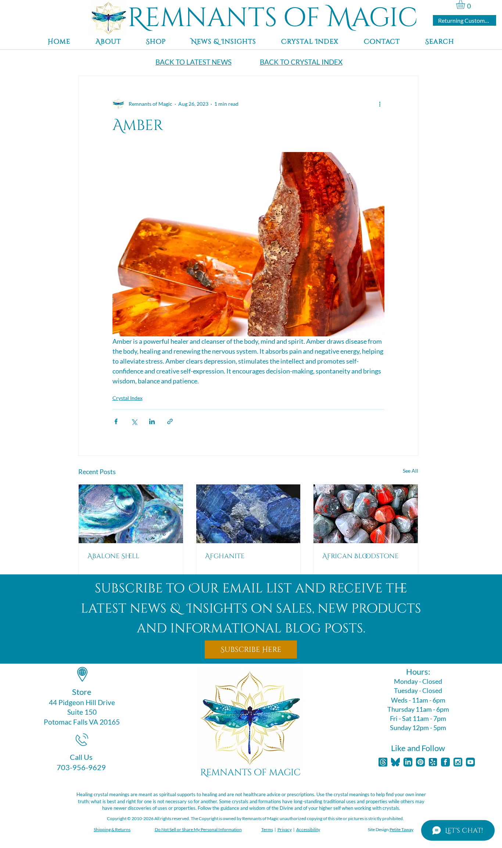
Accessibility (308, 829)
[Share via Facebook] (115, 421)
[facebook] (445, 762)
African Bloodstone (360, 556)
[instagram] (457, 762)
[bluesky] (395, 762)
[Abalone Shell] (131, 513)
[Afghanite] (248, 513)
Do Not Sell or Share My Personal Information (198, 829)
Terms (267, 829)
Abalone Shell (113, 556)
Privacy (284, 829)
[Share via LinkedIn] (151, 421)
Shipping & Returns (112, 829)
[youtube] (470, 762)
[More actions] (380, 104)
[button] (466, 4)
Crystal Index (127, 398)
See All (410, 471)
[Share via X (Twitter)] (133, 421)
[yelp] (433, 762)
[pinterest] (420, 762)
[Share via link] (169, 421)
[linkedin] (408, 762)
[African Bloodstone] (365, 513)
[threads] (383, 762)
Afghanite (224, 556)
